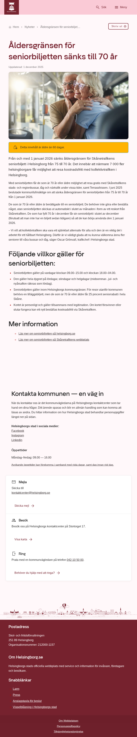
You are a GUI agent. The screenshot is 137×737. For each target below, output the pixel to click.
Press (16, 694)
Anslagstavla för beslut (27, 700)
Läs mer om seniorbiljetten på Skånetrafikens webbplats (54, 339)
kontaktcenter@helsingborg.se (31, 492)
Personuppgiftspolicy (68, 726)
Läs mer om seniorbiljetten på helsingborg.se (47, 333)
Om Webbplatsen (68, 720)
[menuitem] (118, 27)
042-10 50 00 (75, 559)
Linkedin (16, 440)
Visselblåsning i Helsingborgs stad (35, 707)
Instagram (17, 435)
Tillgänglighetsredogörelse (68, 731)
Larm (16, 688)
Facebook (17, 430)
